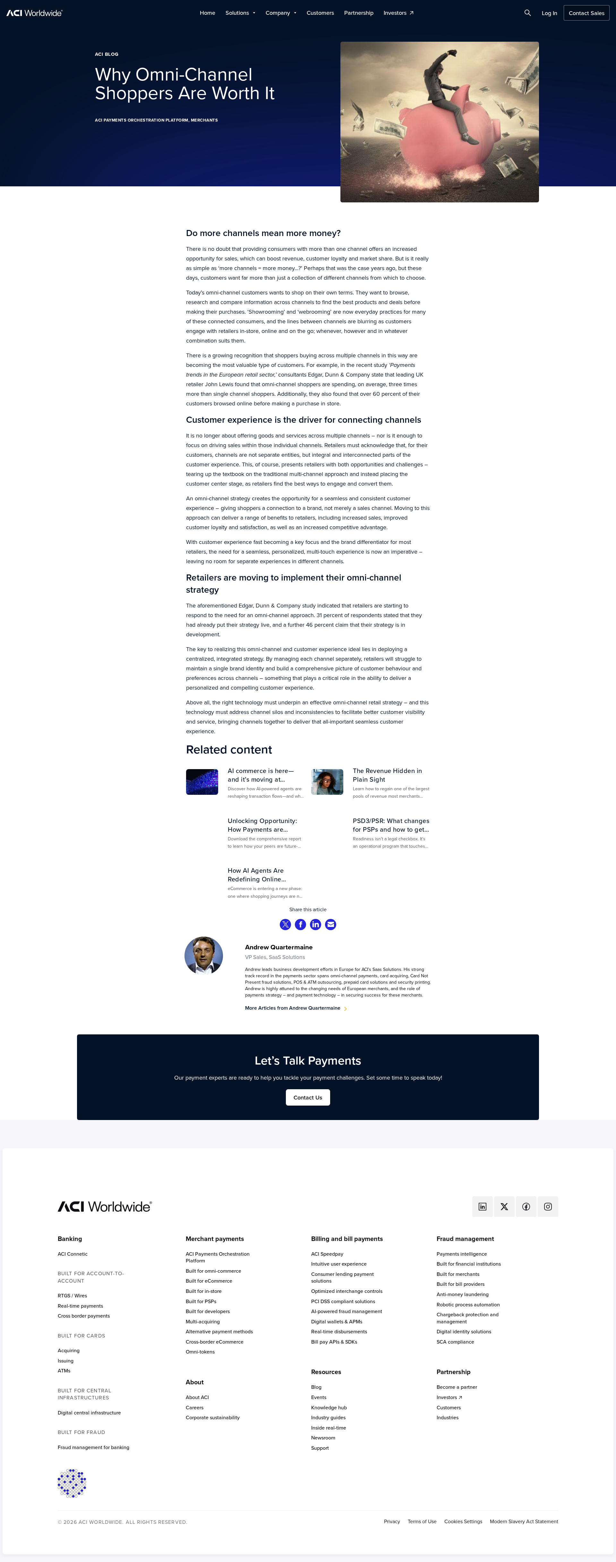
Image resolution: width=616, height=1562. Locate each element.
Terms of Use (422, 1521)
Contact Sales (586, 13)
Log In (549, 13)
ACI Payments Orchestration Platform (141, 120)
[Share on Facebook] (300, 925)
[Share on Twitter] (285, 925)
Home (207, 13)
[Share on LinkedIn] (315, 925)
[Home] (105, 1206)
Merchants (204, 120)
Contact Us (308, 1097)
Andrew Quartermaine (279, 947)
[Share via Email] (331, 925)
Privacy (392, 1521)
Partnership (358, 13)
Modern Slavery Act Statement (524, 1521)
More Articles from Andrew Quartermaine (292, 1008)
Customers (320, 13)
